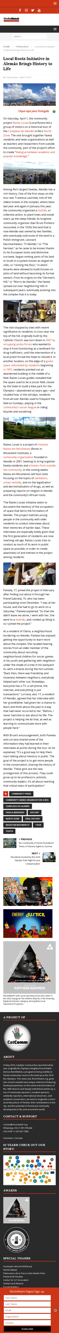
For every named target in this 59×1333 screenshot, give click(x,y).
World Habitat (10, 1269)
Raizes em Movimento (18, 825)
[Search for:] (29, 36)
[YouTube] (39, 10)
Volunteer (8, 1138)
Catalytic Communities (27, 1065)
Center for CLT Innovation (16, 1280)
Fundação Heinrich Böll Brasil (17, 1266)
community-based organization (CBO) (27, 800)
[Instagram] (26, 10)
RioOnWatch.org (40, 1078)
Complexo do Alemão (21, 131)
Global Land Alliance (13, 1283)
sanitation (41, 478)
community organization (18, 457)
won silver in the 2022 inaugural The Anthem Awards (27, 997)
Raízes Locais (21, 123)
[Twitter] (33, 10)
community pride (21, 793)
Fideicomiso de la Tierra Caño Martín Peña (24, 1273)
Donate (19, 1138)
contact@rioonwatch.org (15, 1124)
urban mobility (12, 482)
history (34, 812)
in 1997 (7, 369)
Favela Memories (15, 812)
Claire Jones (12, 77)
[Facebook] (20, 10)
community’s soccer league (19, 407)
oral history (32, 818)
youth (9, 831)
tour (38, 825)
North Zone (12, 818)
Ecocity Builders (11, 1286)
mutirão (20, 619)
